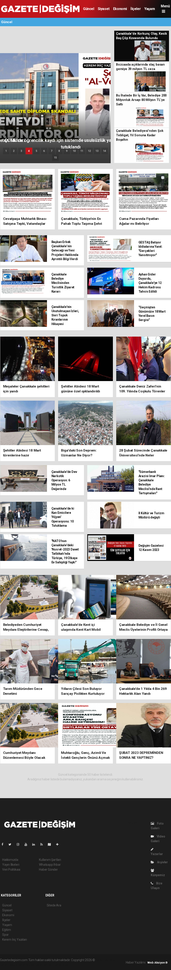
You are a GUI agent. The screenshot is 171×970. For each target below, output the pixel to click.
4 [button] (29, 151)
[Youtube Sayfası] (27, 844)
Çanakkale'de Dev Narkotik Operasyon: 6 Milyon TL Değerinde (64, 480)
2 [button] (13, 151)
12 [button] (89, 151)
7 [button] (51, 151)
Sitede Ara (54, 905)
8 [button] (59, 151)
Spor (5, 934)
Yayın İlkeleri (10, 864)
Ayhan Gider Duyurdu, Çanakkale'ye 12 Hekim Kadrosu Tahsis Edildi (150, 283)
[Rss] (43, 844)
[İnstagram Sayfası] (20, 844)
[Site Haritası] (51, 844)
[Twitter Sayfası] (11, 844)
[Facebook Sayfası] (4, 844)
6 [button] (44, 151)
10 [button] (74, 151)
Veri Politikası (11, 869)
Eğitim (6, 930)
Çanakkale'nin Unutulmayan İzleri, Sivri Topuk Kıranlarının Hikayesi (65, 315)
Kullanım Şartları (50, 860)
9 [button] (66, 151)
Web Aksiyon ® (157, 962)
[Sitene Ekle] (59, 844)
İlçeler (135, 9)
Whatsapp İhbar (50, 864)
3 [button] (21, 151)
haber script (62, 964)
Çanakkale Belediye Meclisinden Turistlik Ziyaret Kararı (63, 283)
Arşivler (162, 862)
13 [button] (97, 151)
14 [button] (104, 151)
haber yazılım (44, 964)
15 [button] (55, 157)
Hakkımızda (10, 860)
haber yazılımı (105, 960)
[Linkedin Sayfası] (35, 844)
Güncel (88, 9)
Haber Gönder (48, 869)
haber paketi (8, 964)
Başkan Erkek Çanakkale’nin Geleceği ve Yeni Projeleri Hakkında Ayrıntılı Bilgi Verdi (65, 250)
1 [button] (6, 151)
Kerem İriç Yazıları (14, 939)
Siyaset (104, 9)
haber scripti (26, 964)
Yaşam (149, 9)
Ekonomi (120, 9)
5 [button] (36, 151)
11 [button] (81, 151)
